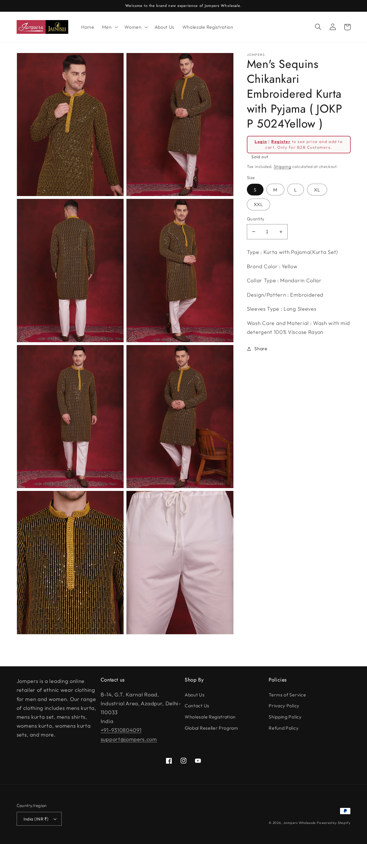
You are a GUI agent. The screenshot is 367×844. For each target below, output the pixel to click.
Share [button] (260, 348)
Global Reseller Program (211, 728)
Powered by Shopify (334, 822)
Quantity (256, 219)
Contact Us (197, 705)
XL (317, 190)
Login (261, 141)
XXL (258, 204)
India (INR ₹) (36, 819)
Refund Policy (283, 728)
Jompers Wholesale (299, 822)
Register (280, 141)
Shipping (282, 166)
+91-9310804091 (121, 730)
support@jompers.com (129, 739)
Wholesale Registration (210, 717)
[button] (109, 27)
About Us (195, 695)
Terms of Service (287, 695)
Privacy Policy (284, 705)
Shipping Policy (285, 717)
